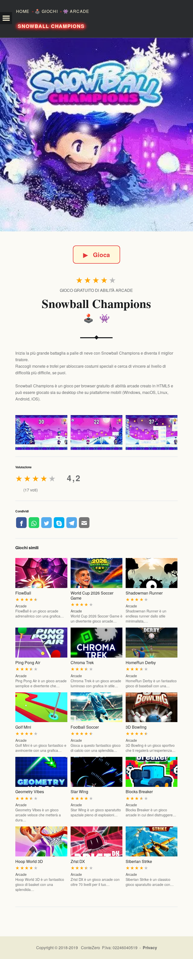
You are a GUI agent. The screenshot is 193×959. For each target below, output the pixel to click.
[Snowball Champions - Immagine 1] (41, 432)
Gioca (96, 254)
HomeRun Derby (141, 662)
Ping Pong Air (27, 662)
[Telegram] (71, 522)
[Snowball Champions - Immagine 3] (151, 432)
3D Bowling (136, 727)
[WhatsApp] (34, 522)
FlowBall (23, 593)
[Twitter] (46, 522)
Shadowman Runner (144, 593)
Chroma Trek (82, 662)
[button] (6, 18)
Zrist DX (78, 861)
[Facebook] (21, 522)
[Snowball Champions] (96, 134)
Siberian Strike (139, 861)
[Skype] (59, 522)
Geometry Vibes (29, 791)
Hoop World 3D (29, 861)
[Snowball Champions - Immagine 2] (96, 432)
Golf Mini (23, 727)
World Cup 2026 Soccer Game (92, 595)
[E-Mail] (84, 522)
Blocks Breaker (139, 791)
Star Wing (79, 791)
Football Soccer (85, 727)
